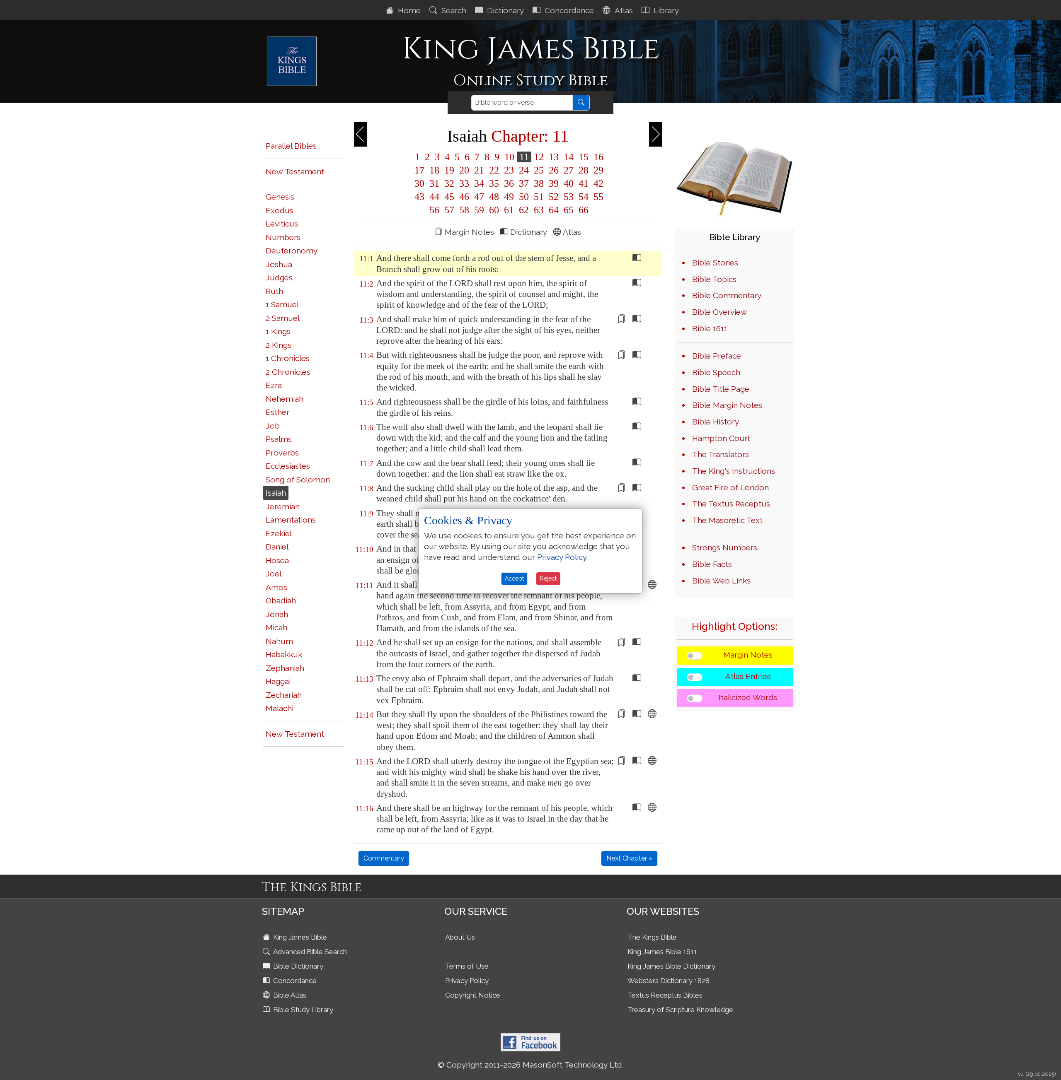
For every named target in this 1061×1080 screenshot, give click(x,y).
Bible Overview (719, 311)
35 (494, 183)
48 (494, 196)
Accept (514, 578)
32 (449, 183)
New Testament (295, 171)
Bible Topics (714, 279)
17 (419, 170)
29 (597, 170)
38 (538, 183)
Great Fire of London (730, 487)
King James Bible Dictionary (671, 966)
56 (434, 210)
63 (538, 210)
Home (408, 10)
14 (568, 157)
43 (419, 196)
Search (452, 10)
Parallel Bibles (291, 145)
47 (479, 196)
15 (583, 157)
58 (464, 210)
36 (508, 183)
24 (523, 170)
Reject (548, 578)
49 (508, 196)
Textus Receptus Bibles (664, 995)
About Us (460, 937)
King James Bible (299, 937)
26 (553, 170)
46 (464, 196)
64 (553, 210)
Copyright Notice (472, 995)
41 (583, 183)
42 (597, 183)
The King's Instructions (733, 470)
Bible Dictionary (297, 966)
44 (434, 196)
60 (494, 210)
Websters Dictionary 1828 (668, 980)
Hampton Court (721, 438)
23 (508, 170)
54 (583, 196)
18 (434, 170)
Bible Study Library (302, 1009)
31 (434, 183)
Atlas (622, 10)
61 (508, 210)
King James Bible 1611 (662, 951)
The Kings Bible (652, 937)
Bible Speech (716, 372)
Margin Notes (748, 654)
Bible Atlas (289, 995)
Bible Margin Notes (727, 405)
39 (553, 183)
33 (464, 183)
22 (494, 170)
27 (568, 170)
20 (464, 170)
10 (509, 157)
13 (553, 157)
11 (524, 157)
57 (449, 210)
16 (597, 157)
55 (597, 196)
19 (449, 170)
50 (523, 196)
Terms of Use (467, 966)
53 (568, 196)
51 (538, 196)
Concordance (568, 10)
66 (582, 210)
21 (479, 170)
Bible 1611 (709, 328)
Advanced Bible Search (309, 951)
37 (523, 183)
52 (553, 196)
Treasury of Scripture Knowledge (680, 1009)
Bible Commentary (726, 295)
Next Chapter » (629, 858)
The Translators (720, 454)
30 (419, 183)
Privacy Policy (467, 980)
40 (568, 183)
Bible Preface (716, 355)
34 (479, 183)
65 (568, 210)
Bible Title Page (720, 388)
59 (479, 210)
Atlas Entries (748, 676)
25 (538, 170)
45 (449, 196)
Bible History (715, 421)
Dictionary (504, 10)
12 (538, 157)
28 (583, 170)
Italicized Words (748, 697)
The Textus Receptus (731, 503)
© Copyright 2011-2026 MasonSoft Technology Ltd (530, 1064)
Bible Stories (715, 262)
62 (523, 210)
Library (665, 10)
